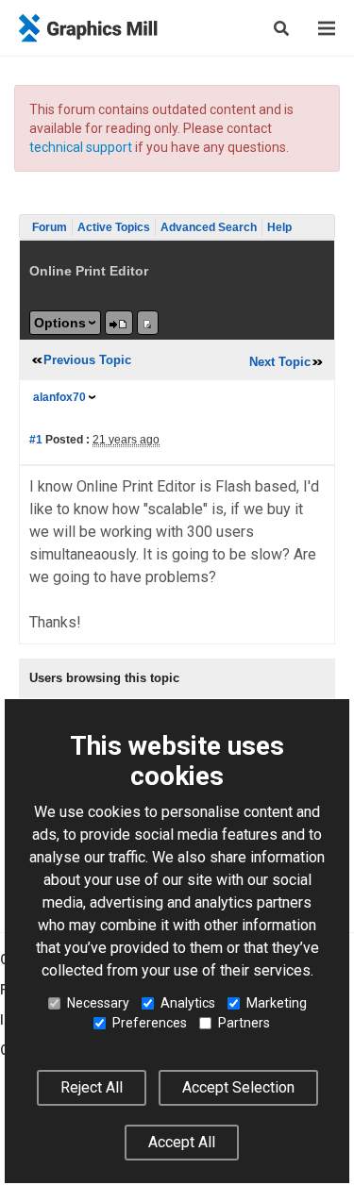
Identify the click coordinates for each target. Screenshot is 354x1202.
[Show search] (281, 28)
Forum (49, 227)
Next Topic (280, 362)
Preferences (149, 1022)
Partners (244, 1022)
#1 (35, 439)
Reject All (91, 1087)
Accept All (181, 1142)
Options (60, 322)
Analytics (187, 1002)
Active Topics (113, 227)
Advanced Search (208, 227)
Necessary (98, 1002)
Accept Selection (238, 1087)
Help (279, 227)
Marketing (276, 1002)
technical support (80, 147)
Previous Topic (87, 360)
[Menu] (326, 28)
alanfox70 (59, 397)
